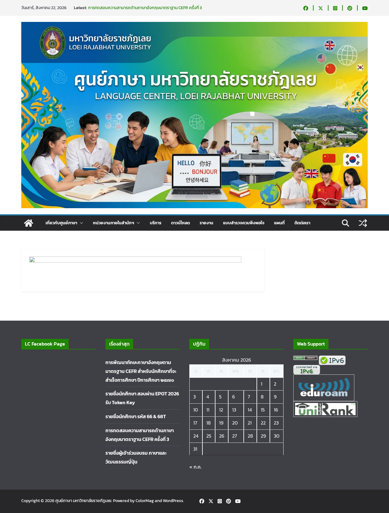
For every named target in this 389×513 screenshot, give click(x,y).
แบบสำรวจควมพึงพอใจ (243, 223)
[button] (80, 223)
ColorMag (145, 501)
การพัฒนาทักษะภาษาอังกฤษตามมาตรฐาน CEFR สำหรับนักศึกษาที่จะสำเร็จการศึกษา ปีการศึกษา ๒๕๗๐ (140, 371)
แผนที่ (279, 223)
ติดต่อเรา (302, 223)
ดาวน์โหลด (180, 223)
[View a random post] (363, 223)
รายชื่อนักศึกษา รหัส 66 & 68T (135, 416)
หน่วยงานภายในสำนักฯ (113, 223)
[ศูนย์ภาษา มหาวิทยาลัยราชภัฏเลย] (28, 223)
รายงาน (206, 223)
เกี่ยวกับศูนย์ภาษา (61, 223)
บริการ (155, 223)
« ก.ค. (195, 466)
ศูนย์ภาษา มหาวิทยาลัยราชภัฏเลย (83, 501)
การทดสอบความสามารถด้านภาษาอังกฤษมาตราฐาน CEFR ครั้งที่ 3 (145, 8)
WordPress (173, 501)
